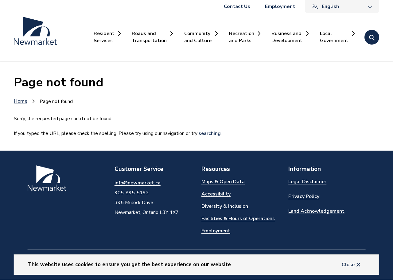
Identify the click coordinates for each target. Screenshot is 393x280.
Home (20, 101)
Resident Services (104, 37)
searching (210, 133)
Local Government (334, 37)
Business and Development (286, 37)
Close (348, 264)
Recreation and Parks (241, 37)
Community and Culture (198, 37)
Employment (280, 6)
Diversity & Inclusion (224, 206)
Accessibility (216, 194)
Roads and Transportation (149, 37)
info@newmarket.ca (138, 182)
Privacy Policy (303, 196)
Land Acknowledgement (316, 211)
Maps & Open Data (223, 181)
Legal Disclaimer (307, 181)
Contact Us (237, 6)
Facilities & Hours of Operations (238, 218)
